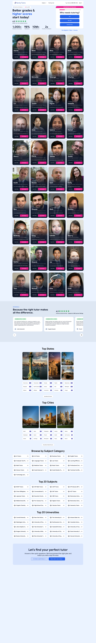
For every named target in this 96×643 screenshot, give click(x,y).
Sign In (80, 2)
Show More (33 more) (48, 396)
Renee (34, 183)
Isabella (71, 103)
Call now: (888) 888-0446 (72, 2)
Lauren (52, 235)
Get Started (24, 57)
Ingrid (52, 103)
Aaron (16, 50)
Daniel (70, 130)
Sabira (52, 130)
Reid (69, 50)
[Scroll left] (14, 335)
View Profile (16, 83)
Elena (34, 156)
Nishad (34, 288)
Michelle (35, 77)
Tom (15, 288)
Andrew (17, 130)
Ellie (51, 288)
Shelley (70, 209)
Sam (51, 183)
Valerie (70, 262)
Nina (51, 50)
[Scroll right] (81, 335)
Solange (53, 77)
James (52, 156)
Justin (34, 103)
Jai (51, 262)
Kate (69, 288)
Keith (16, 183)
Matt (51, 209)
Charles (71, 77)
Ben (15, 209)
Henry (16, 156)
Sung (34, 235)
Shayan (34, 209)
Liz (15, 103)
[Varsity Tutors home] (20, 3)
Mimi (34, 50)
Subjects (44, 2)
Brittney (17, 235)
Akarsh (34, 262)
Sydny (16, 262)
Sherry (70, 235)
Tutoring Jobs (51, 2)
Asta (33, 130)
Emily (70, 183)
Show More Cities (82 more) (48, 444)
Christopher (18, 77)
